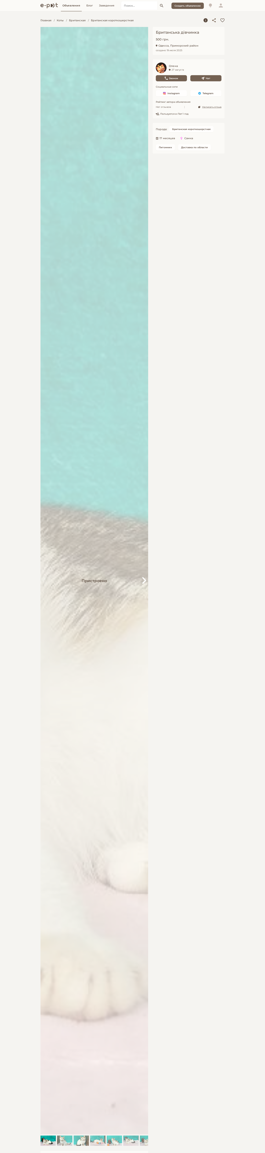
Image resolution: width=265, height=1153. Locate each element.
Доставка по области (194, 147)
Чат (208, 78)
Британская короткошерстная (112, 20)
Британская (77, 20)
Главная (45, 20)
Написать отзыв (211, 106)
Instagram (173, 93)
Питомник (165, 147)
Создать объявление (188, 5)
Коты (60, 20)
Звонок (173, 78)
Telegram (208, 93)
